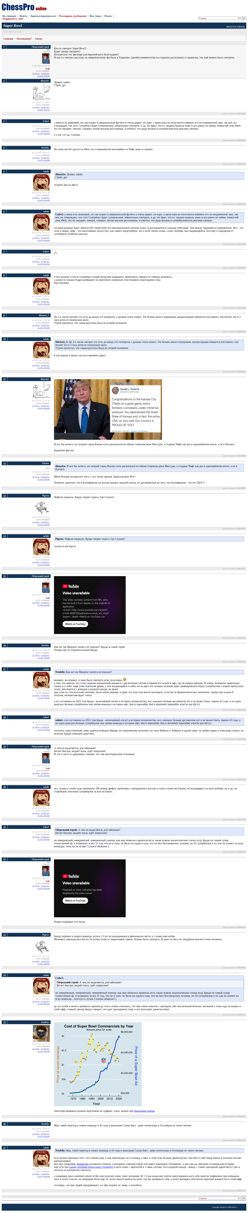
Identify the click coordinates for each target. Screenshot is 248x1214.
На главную (9, 16)
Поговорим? (24, 38)
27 (4, 1147)
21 (4, 827)
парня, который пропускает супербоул (91, 1167)
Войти (23, 16)
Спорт (39, 38)
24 (4, 975)
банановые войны (144, 1110)
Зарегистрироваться (43, 16)
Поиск (108, 16)
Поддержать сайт (13, 18)
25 (4, 1022)
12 (4, 463)
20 (4, 787)
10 (4, 339)
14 (4, 536)
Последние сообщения (72, 16)
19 (4, 746)
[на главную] (24, 9)
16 (4, 645)
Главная (8, 38)
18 (4, 717)
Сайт (48, 69)
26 (4, 1124)
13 (4, 495)
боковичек (83, 1163)
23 (4, 934)
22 (4, 859)
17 (4, 669)
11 (4, 379)
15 (4, 576)
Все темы (95, 16)
